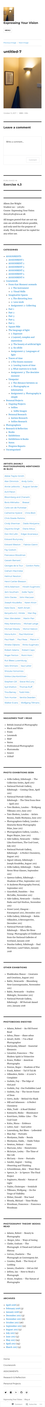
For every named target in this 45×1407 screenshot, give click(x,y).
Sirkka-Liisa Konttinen (15, 676)
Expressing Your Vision (21, 23)
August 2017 (12, 1329)
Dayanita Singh (12, 529)
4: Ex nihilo (16, 347)
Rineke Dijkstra (12, 645)
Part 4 (11, 319)
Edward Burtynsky (13, 539)
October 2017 (12, 1322)
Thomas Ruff (26, 687)
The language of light (19, 330)
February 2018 (13, 1308)
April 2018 (11, 1305)
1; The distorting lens (21, 298)
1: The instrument (20, 288)
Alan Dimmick (11, 481)
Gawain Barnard (12, 560)
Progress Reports (16, 446)
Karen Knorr (30, 602)
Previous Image (10, 43)
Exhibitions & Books (18, 439)
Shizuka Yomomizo (14, 671)
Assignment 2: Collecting (23, 305)
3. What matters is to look (23, 369)
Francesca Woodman (15, 555)
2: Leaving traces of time (23, 365)
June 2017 (11, 1336)
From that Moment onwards (22, 284)
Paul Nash (9, 639)
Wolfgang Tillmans (30, 703)
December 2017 (13, 1315)
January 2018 (12, 1312)
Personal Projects (14, 400)
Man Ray (32, 613)
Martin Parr (28, 618)
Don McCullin (11, 534)
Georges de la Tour (13, 565)
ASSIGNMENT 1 (16, 260)
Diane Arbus (29, 529)
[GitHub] (21, 1392)
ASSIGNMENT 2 (16, 263)
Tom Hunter (10, 697)
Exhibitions (14, 435)
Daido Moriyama (31, 523)
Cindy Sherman (12, 523)
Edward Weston (12, 544)
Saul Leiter (26, 666)
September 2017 (14, 1326)
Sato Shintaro (11, 666)
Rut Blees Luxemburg (15, 660)
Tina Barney (10, 692)
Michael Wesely (12, 629)
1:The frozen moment (22, 362)
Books (11, 432)
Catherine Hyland (13, 513)
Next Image (23, 43)
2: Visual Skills (18, 291)
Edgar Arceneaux (29, 534)
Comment (33, 160)
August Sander (30, 486)
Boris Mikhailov (12, 502)
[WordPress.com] (26, 1392)
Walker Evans (11, 703)
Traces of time (15, 358)
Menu (7, 30)
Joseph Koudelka (13, 602)
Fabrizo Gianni (31, 544)
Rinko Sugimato (30, 645)
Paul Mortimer (26, 634)
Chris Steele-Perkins (14, 518)
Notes (11, 442)
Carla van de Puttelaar (15, 507)
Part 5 (11, 323)
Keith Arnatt (24, 608)
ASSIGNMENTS (13, 256)
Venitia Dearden (28, 697)
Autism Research (19, 418)
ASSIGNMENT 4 (16, 270)
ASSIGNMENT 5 (16, 274)
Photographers (13, 425)
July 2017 (10, 1333)
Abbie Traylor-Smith (14, 476)
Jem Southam (11, 592)
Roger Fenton (11, 655)
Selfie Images (20, 411)
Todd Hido (24, 692)
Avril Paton (9, 492)
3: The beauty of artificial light (26, 344)
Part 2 (11, 312)
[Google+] (16, 1392)
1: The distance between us (24, 383)
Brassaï (25, 502)
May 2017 (10, 1340)
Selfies (14, 407)
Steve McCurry (27, 681)
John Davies (10, 597)
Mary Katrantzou (12, 623)
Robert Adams (11, 650)
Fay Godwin (10, 550)
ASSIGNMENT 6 (16, 277)
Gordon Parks (32, 565)
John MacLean (27, 597)
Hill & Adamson (12, 587)
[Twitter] (6, 1392)
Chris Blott (30, 513)
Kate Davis (9, 608)
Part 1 (11, 309)
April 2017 (11, 1343)
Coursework (12, 281)
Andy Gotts (27, 481)
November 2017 (13, 1319)
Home (7, 1359)
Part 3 (11, 316)
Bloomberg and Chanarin (17, 497)
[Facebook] (11, 1392)
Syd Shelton (10, 687)
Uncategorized (13, 449)
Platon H (34, 639)
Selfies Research (19, 421)
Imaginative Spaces (18, 295)
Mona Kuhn (10, 634)
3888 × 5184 (23, 113)
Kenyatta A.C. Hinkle (14, 613)
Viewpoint (13, 379)
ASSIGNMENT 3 (16, 267)
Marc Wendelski (12, 618)
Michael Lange (31, 623)
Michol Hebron (30, 629)
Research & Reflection (17, 428)
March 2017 (11, 1347)
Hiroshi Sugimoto (31, 587)
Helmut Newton (12, 576)
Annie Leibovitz (12, 486)
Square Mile (14, 326)
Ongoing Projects (17, 404)
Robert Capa (28, 650)
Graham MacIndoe (13, 571)
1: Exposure (16, 333)
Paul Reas (22, 639)
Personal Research (17, 414)
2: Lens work (17, 302)
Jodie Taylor (27, 592)
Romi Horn (26, 655)
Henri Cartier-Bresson (15, 581)
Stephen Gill (10, 681)
